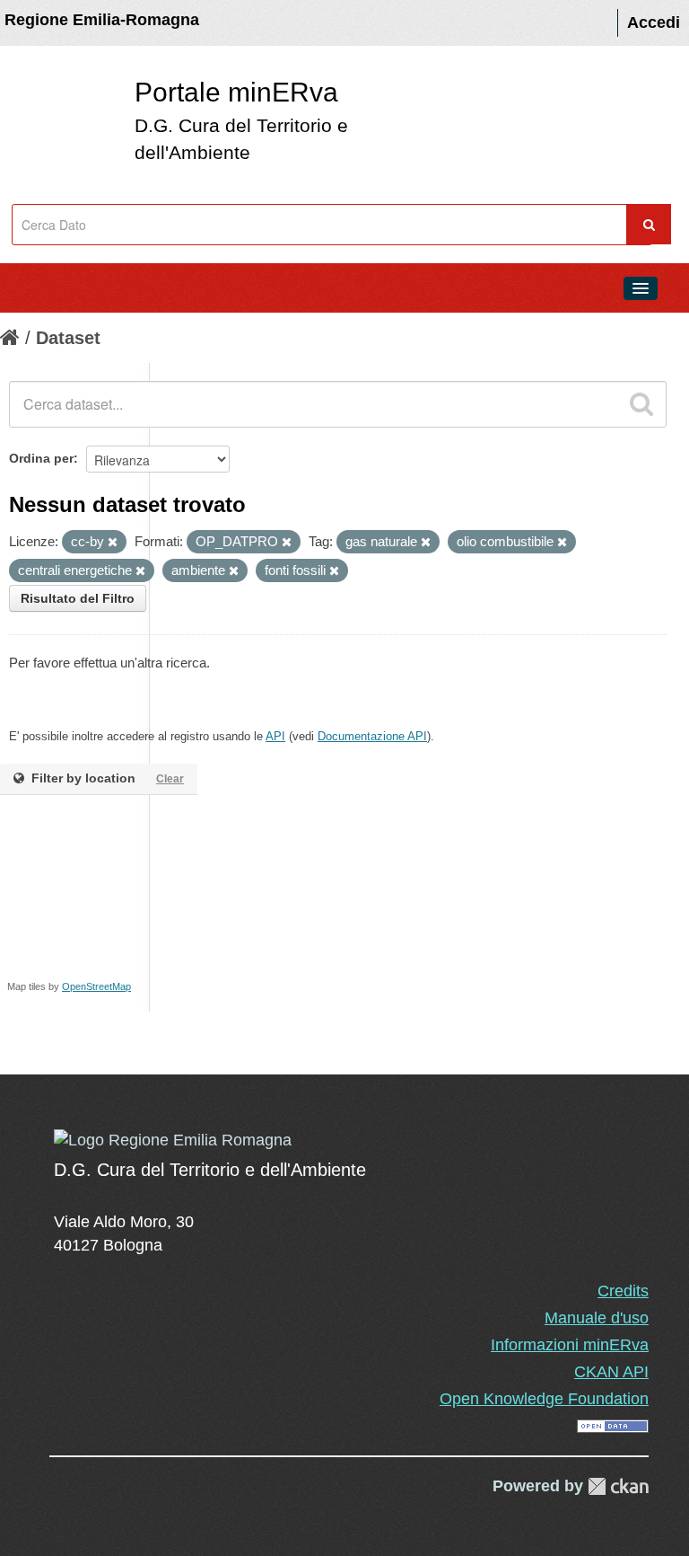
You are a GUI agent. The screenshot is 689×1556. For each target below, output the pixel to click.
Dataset (68, 338)
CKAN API (611, 1372)
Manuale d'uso (597, 1318)
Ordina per (41, 458)
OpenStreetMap (96, 986)
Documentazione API (372, 736)
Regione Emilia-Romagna (101, 20)
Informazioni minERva (570, 1345)
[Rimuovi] (113, 542)
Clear (170, 779)
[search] (641, 404)
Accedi (653, 22)
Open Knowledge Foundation (544, 1399)
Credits (623, 1291)
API (275, 736)
